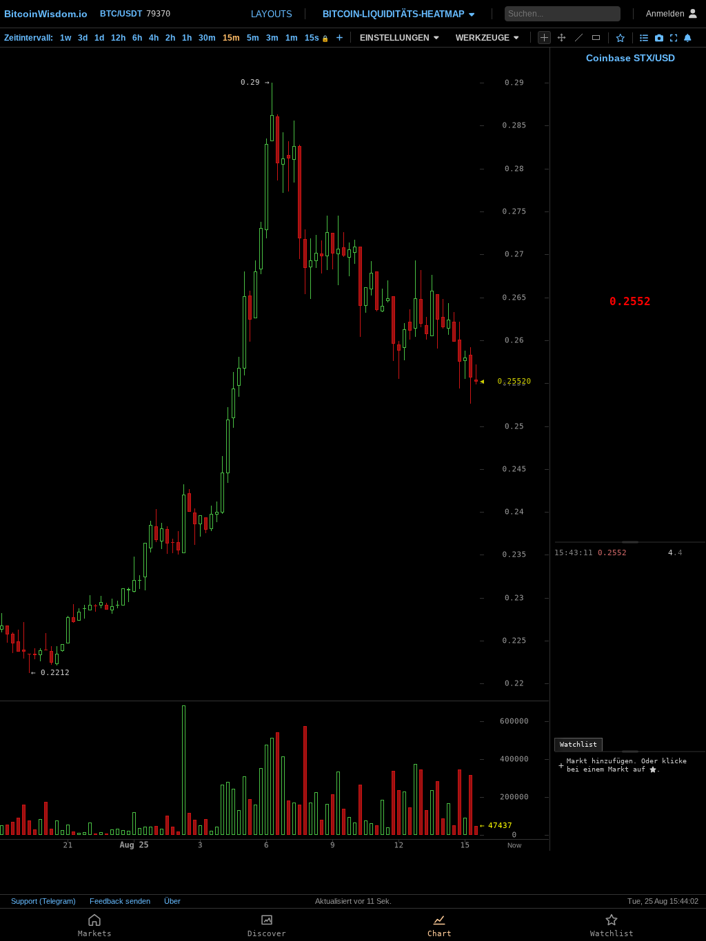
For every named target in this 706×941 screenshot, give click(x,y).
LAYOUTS (271, 14)
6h (137, 38)
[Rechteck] (596, 37)
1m (291, 38)
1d (99, 38)
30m (207, 38)
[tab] (578, 745)
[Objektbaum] (644, 38)
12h (118, 38)
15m (231, 38)
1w (65, 38)
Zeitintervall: (28, 38)
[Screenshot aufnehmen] (659, 38)
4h (154, 38)
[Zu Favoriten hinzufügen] (620, 38)
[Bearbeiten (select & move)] (561, 37)
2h (170, 38)
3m (272, 38)
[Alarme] (688, 38)
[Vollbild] (674, 38)
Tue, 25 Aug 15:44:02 (662, 901)
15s (317, 38)
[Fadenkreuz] (544, 37)
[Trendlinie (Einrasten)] (578, 37)
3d (83, 38)
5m (253, 38)
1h (187, 38)
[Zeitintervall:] (339, 37)
